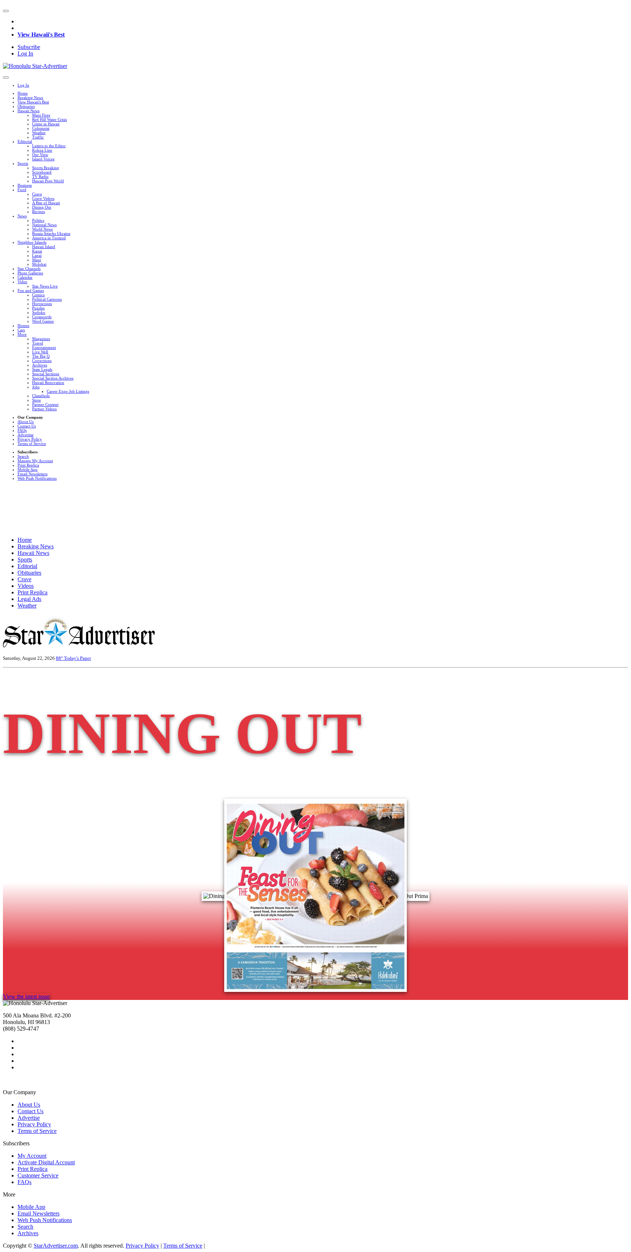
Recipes (38, 211)
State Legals (42, 369)
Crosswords (41, 317)
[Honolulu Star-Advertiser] (35, 66)
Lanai (37, 255)
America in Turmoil (49, 238)
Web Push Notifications (37, 478)
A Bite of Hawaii (46, 203)
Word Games (43, 321)
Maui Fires (41, 115)
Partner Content (45, 404)
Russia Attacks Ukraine (51, 233)
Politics (38, 220)
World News (42, 229)
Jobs (35, 387)
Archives (39, 365)
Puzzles (38, 308)
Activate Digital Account (46, 1162)
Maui (36, 260)
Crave (37, 194)
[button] (6, 11)
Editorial (25, 141)
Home (23, 93)
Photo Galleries (30, 273)
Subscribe (29, 47)
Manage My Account (35, 460)
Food (22, 189)
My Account (32, 1156)
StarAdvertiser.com (56, 1246)
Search (23, 456)
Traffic (38, 137)
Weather (39, 132)
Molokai (39, 264)
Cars (21, 330)
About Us (26, 421)
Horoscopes (42, 303)
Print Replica (28, 465)
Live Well (40, 352)
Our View (40, 154)
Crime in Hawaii (46, 124)
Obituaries (26, 106)
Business (25, 185)
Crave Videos (43, 198)
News (22, 216)
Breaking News (30, 97)
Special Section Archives (52, 378)
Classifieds (41, 395)
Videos (26, 586)
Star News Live (45, 286)
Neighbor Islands (32, 242)
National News (44, 224)
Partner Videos (44, 409)
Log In (25, 53)
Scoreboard (41, 172)
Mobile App (28, 469)
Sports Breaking (45, 167)
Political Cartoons (47, 299)
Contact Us (27, 426)
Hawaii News (28, 111)
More (22, 334)
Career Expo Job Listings (68, 391)
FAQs (22, 430)
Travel (37, 343)
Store (36, 400)
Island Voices (43, 159)
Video (22, 281)
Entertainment (44, 347)
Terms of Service (32, 443)
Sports (23, 163)
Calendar (25, 277)
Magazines (41, 338)
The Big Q (41, 356)
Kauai (37, 251)
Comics (38, 295)
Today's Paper (77, 658)
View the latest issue (26, 996)
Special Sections (45, 374)
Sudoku (38, 312)
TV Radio (40, 176)
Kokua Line (42, 150)
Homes (23, 325)
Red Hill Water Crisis (49, 119)
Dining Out (41, 207)
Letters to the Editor (49, 146)
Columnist (40, 128)
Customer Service (38, 1175)
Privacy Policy (30, 439)
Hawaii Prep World (48, 181)
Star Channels (29, 268)
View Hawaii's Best (41, 34)
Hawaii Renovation (48, 382)
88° (60, 658)
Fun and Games (31, 290)
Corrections (41, 360)
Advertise (26, 435)
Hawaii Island (43, 246)
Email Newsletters (32, 474)
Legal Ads (29, 599)
